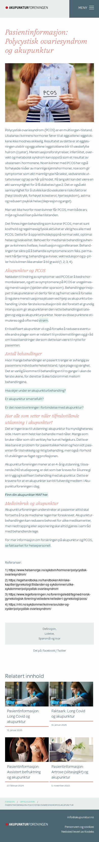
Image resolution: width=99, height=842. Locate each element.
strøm (43, 320)
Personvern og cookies (79, 827)
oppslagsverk (27, 801)
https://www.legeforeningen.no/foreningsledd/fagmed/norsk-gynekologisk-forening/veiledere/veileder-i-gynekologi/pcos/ (48, 596)
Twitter (61, 650)
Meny (82, 7)
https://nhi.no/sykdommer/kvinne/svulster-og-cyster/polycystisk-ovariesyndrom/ (37, 606)
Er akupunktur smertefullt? (24, 398)
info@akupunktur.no (80, 817)
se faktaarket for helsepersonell (28, 545)
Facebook (49, 650)
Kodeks (89, 831)
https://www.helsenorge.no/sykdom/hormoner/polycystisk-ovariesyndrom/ (46, 572)
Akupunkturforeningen (26, 8)
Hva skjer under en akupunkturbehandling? (35, 390)
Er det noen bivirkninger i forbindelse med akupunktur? (44, 407)
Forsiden (10, 801)
